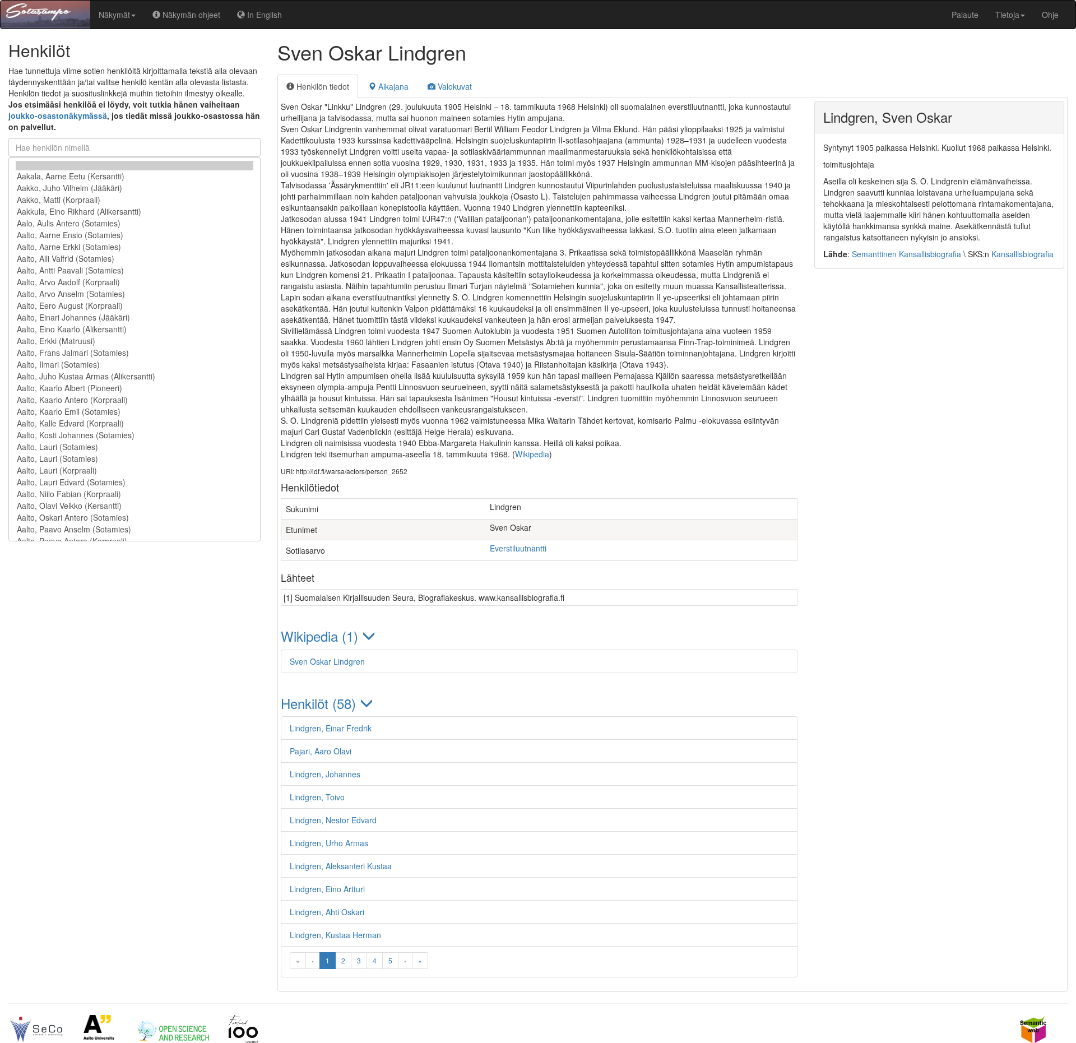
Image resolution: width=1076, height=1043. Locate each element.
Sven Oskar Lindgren (327, 661)
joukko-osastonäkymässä (57, 115)
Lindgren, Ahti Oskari (327, 911)
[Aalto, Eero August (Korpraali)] (134, 306)
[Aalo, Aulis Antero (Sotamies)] (134, 223)
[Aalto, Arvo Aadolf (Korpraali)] (134, 282)
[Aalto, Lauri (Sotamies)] (134, 447)
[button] (539, 635)
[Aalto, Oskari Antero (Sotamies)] (134, 517)
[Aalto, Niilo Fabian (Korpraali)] (134, 494)
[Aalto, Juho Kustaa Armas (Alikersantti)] (134, 376)
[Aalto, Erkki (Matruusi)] (134, 341)
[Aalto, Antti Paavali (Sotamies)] (134, 270)
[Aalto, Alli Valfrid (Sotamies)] (134, 259)
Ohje (1050, 14)
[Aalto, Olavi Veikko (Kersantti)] (134, 506)
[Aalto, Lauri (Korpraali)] (134, 470)
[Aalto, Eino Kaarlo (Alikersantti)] (134, 329)
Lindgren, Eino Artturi (327, 888)
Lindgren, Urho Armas (329, 843)
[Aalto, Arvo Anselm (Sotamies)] (134, 294)
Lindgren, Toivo (317, 797)
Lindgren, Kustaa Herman (335, 934)
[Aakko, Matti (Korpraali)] (134, 200)
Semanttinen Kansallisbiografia (906, 253)
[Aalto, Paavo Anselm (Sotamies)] (134, 529)
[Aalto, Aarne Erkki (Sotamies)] (134, 247)
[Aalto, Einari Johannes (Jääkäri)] (134, 317)
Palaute (965, 14)
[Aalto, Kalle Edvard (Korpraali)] (134, 423)
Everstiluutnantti (518, 548)
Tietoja (1007, 14)
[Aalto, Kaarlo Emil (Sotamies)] (134, 412)
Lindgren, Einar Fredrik (331, 728)
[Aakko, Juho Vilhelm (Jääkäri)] (134, 188)
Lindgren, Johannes (325, 774)
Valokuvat (453, 86)
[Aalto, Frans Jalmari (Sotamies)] (134, 353)
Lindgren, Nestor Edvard (333, 820)
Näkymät (114, 14)
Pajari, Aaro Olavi (320, 751)
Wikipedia (532, 454)
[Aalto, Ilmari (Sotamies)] (134, 364)
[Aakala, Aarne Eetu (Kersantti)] (134, 176)
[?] (134, 165)
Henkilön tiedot (321, 86)
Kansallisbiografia (1022, 253)
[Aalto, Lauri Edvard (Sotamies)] (134, 482)
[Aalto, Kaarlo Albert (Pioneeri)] (134, 388)
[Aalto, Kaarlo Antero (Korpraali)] (134, 400)
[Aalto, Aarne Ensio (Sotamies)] (134, 235)
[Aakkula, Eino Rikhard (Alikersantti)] (134, 211)
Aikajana (392, 86)
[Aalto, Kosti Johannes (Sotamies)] (134, 435)
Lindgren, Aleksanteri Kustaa (341, 866)
